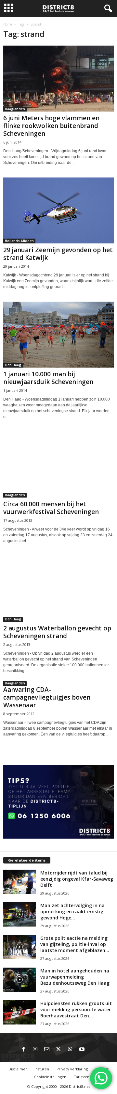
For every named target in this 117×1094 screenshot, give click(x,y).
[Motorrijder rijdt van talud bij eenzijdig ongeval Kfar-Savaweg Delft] (19, 882)
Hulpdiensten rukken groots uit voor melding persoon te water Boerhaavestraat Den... (76, 1009)
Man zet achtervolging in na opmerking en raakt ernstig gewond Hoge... (72, 911)
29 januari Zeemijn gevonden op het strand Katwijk (58, 254)
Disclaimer (17, 1069)
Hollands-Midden (19, 241)
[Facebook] (23, 1050)
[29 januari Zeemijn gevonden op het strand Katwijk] (58, 210)
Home (7, 24)
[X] (58, 1050)
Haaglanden (15, 109)
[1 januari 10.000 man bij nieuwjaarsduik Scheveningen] (58, 335)
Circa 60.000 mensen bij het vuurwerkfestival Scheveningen (51, 508)
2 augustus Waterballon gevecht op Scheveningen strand (57, 632)
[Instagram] (35, 1050)
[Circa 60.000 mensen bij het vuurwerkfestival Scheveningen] (58, 465)
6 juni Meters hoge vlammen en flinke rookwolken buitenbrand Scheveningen (51, 126)
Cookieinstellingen (50, 1076)
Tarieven (81, 1076)
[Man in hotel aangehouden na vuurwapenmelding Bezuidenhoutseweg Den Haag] (19, 980)
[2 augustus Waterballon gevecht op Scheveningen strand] (58, 589)
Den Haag (13, 365)
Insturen (41, 1069)
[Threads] (93, 1050)
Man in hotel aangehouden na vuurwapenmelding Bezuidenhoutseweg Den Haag (75, 977)
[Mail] (47, 1050)
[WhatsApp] (70, 1050)
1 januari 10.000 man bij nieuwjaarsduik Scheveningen (48, 378)
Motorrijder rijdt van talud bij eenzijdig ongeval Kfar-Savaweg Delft (76, 879)
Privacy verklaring (72, 1069)
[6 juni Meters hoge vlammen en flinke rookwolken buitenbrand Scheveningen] (58, 79)
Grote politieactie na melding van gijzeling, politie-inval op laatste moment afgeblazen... (74, 944)
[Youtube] (82, 1050)
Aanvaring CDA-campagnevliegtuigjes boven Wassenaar (46, 697)
